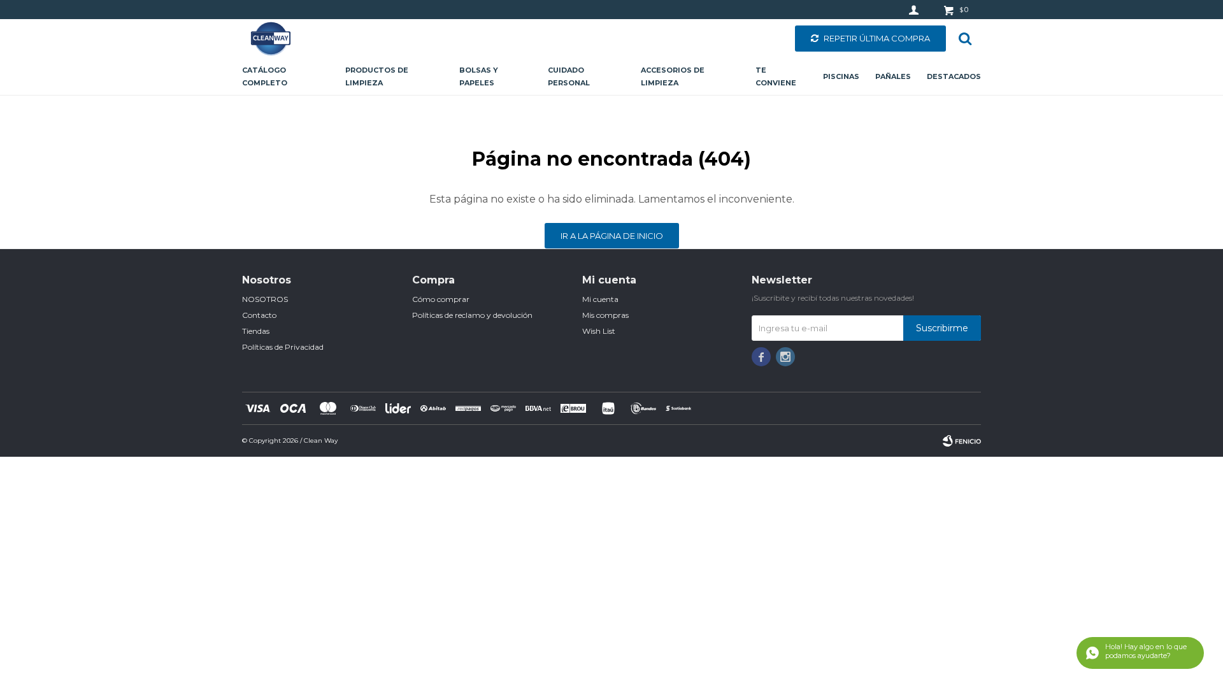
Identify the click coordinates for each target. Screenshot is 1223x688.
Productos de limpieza (376, 76)
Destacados (954, 76)
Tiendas (255, 331)
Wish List (598, 331)
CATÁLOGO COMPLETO (264, 76)
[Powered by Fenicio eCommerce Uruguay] (962, 440)
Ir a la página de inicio (612, 236)
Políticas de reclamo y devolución (472, 315)
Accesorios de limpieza (672, 76)
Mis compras (605, 315)
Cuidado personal (569, 76)
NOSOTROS (265, 299)
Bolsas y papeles (478, 76)
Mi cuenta (600, 299)
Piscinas (841, 76)
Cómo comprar (440, 299)
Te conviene (775, 76)
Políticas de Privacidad (283, 347)
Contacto (259, 315)
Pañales (893, 76)
